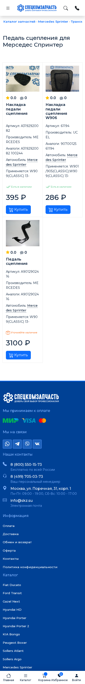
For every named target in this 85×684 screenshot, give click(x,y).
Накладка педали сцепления (16, 109)
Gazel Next (11, 601)
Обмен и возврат (17, 542)
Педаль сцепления (16, 261)
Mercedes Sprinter (17, 667)
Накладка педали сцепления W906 (56, 111)
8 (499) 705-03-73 (26, 476)
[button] (25, 677)
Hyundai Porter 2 (16, 626)
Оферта (9, 550)
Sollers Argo (12, 659)
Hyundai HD (12, 609)
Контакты (11, 558)
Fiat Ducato (12, 585)
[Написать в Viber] (27, 444)
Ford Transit (12, 593)
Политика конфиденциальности (30, 567)
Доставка (11, 534)
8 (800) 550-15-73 (26, 464)
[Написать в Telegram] (17, 444)
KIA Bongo (11, 634)
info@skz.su (21, 500)
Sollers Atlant (13, 651)
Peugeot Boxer (15, 642)
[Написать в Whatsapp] (7, 444)
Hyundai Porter (14, 618)
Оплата (9, 526)
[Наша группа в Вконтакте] (37, 444)
